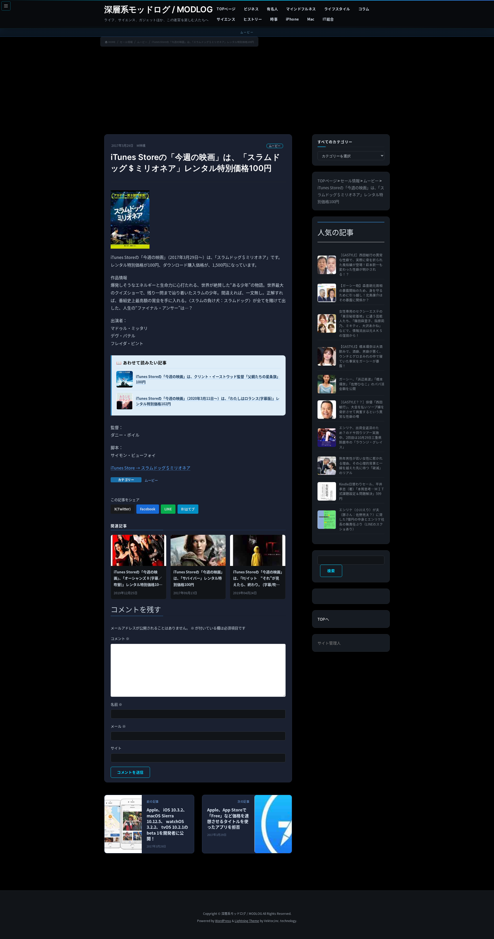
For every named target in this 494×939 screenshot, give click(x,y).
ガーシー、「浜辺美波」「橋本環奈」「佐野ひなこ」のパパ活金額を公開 (361, 384)
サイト (116, 748)
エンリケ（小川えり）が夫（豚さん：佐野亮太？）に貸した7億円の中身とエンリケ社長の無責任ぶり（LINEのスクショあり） (361, 519)
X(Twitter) (122, 509)
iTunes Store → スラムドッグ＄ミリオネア (150, 468)
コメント (120, 638)
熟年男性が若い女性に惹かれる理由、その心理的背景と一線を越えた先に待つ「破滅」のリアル (361, 465)
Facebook (147, 509)
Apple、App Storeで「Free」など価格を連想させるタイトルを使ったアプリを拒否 (228, 818)
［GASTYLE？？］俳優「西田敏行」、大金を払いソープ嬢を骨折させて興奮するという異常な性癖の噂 (361, 409)
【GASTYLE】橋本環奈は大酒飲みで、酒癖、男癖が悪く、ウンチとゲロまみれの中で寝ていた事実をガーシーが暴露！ (361, 356)
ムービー (275, 146)
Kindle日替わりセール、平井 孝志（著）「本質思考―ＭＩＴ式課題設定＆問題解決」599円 (361, 491)
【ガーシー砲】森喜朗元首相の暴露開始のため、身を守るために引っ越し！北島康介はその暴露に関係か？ (361, 292)
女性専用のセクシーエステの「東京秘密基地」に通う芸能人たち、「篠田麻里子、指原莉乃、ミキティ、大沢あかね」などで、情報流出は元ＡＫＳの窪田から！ (361, 323)
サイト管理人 (329, 643)
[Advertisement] (247, 92)
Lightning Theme (247, 920)
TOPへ (323, 619)
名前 (116, 704)
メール (118, 726)
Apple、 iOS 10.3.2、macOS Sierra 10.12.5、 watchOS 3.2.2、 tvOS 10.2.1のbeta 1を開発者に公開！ (167, 824)
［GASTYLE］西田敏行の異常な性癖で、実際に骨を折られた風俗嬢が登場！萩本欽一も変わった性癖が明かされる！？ (361, 265)
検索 (331, 570)
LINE (168, 509)
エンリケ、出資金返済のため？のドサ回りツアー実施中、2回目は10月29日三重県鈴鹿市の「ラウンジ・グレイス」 (361, 437)
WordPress (223, 920)
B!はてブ (188, 509)
